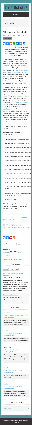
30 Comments (7, 38)
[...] (23, 290)
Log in (19, 422)
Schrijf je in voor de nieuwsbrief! (13, 259)
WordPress (14, 422)
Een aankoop (6, 252)
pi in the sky (25, 227)
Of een (7, 255)
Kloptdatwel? (16, 8)
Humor (11, 224)
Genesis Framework (23, 420)
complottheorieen (8, 227)
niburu (20, 227)
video (7, 229)
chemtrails (19, 225)
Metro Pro (14, 420)
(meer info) (19, 252)
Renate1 (6, 331)
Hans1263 (6, 312)
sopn (4, 229)
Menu (17, 14)
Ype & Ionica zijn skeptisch (10, 295)
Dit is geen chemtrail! (15, 32)
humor (15, 227)
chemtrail (13, 225)
